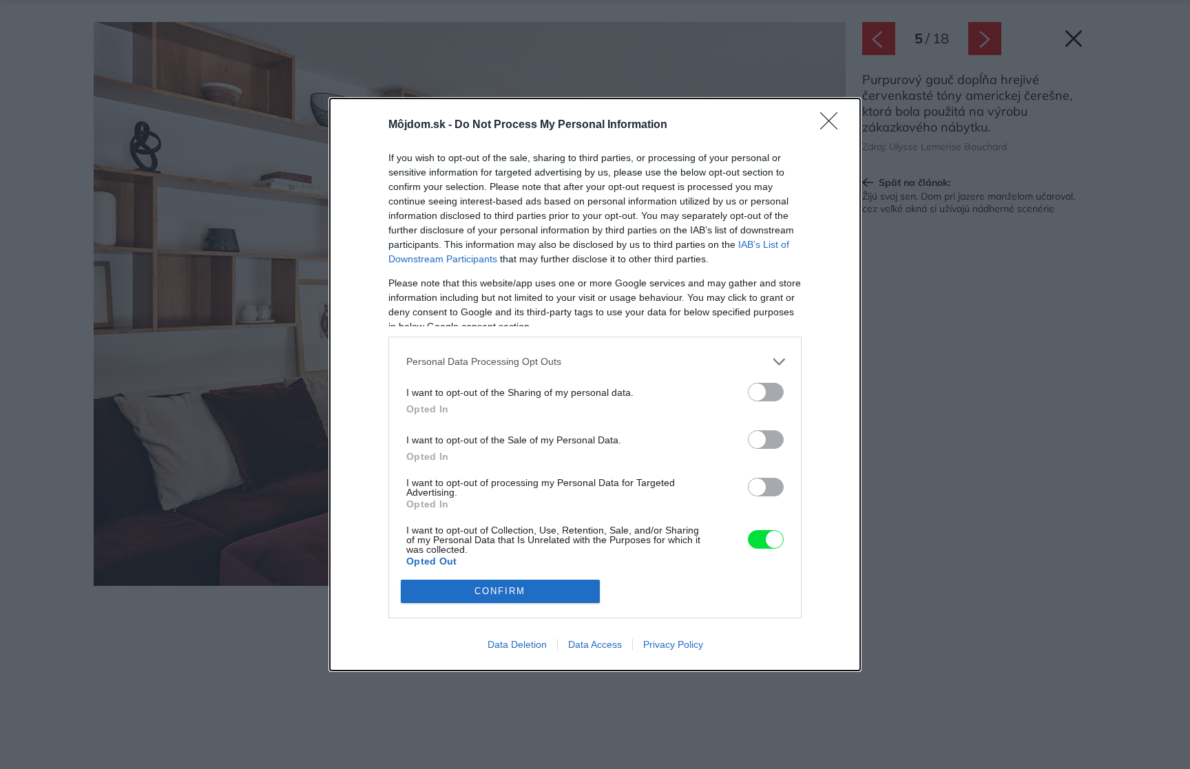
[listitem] (595, 362)
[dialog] (595, 384)
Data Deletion (517, 644)
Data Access (595, 644)
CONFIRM (499, 591)
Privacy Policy (673, 644)
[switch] (766, 392)
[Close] (833, 125)
